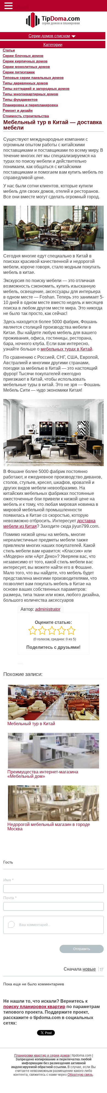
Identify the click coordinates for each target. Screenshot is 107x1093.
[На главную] (53, 20)
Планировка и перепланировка (30, 105)
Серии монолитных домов (26, 67)
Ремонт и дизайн (18, 110)
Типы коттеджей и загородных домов (36, 89)
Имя (8, 880)
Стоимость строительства (26, 116)
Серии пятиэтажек (19, 72)
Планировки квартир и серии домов (42, 1055)
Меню (21, 7)
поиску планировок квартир (34, 1006)
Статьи (9, 50)
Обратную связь (80, 1075)
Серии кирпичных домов (25, 61)
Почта (9, 898)
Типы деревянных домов (25, 83)
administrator (47, 609)
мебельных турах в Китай (66, 349)
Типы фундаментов (20, 99)
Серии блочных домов (23, 56)
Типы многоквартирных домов (30, 94)
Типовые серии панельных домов (33, 78)
